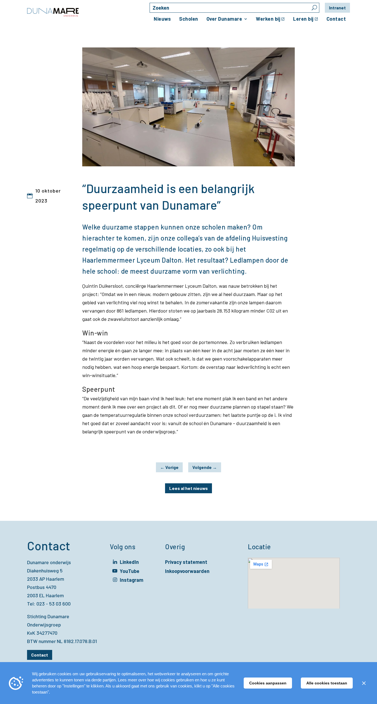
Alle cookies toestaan (326, 683)
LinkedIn (129, 562)
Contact (39, 654)
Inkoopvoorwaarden (187, 571)
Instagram (131, 580)
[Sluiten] (363, 683)
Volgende (204, 467)
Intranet (337, 7)
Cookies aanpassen (267, 683)
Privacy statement (186, 562)
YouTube (129, 571)
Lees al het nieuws (188, 488)
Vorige (169, 467)
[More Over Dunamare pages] (246, 19)
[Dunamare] (53, 12)
